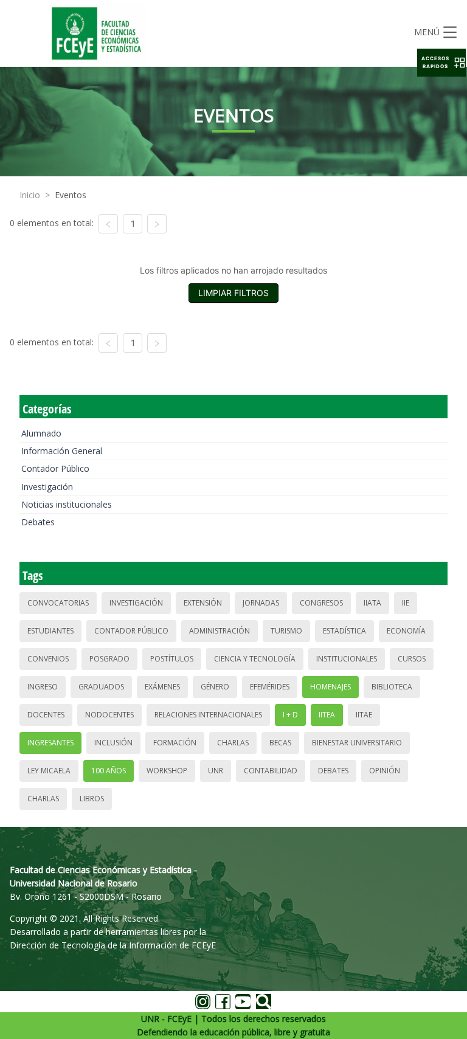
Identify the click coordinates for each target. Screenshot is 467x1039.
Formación (174, 742)
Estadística (344, 631)
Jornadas (261, 603)
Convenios (48, 659)
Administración (219, 631)
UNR (215, 770)
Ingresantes (50, 742)
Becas (280, 742)
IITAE (364, 714)
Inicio (29, 195)
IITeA (327, 714)
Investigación (47, 486)
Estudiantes (50, 631)
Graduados (101, 687)
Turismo (286, 631)
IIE (405, 603)
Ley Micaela (49, 770)
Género (215, 687)
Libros (92, 798)
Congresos (321, 603)
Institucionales (346, 659)
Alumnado (41, 433)
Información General (61, 451)
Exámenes (162, 687)
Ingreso (42, 687)
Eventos (70, 195)
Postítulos (171, 659)
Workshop (167, 770)
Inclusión (113, 742)
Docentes (45, 714)
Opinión (384, 770)
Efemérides (269, 687)
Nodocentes (109, 714)
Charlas (233, 742)
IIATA (372, 603)
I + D (290, 714)
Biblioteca (392, 687)
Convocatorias (58, 603)
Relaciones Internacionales (208, 714)
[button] (441, 63)
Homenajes (330, 687)
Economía (406, 631)
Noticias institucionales (66, 504)
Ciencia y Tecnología (255, 659)
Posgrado (109, 659)
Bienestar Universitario (357, 742)
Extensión (203, 603)
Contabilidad (270, 770)
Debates (38, 522)
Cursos (412, 659)
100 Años (108, 770)
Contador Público (55, 468)
